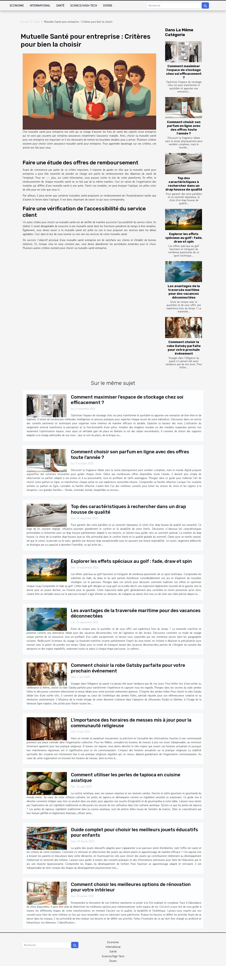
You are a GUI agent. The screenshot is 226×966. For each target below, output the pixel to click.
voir (48, 178)
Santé (60, 5)
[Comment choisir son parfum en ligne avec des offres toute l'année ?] (183, 107)
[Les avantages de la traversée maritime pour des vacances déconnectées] (183, 271)
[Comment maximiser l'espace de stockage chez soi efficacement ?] (183, 51)
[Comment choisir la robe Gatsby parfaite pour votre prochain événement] (183, 327)
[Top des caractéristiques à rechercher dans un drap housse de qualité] (183, 163)
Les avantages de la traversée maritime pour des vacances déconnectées (184, 291)
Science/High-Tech (83, 5)
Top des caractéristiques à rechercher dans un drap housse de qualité (183, 183)
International (40, 5)
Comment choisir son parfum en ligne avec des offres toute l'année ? (184, 127)
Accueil (25, 22)
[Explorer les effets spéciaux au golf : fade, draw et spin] (183, 219)
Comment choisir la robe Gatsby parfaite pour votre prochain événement (184, 347)
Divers (107, 5)
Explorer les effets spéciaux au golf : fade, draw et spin (183, 237)
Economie (17, 5)
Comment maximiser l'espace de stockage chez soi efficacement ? (184, 71)
